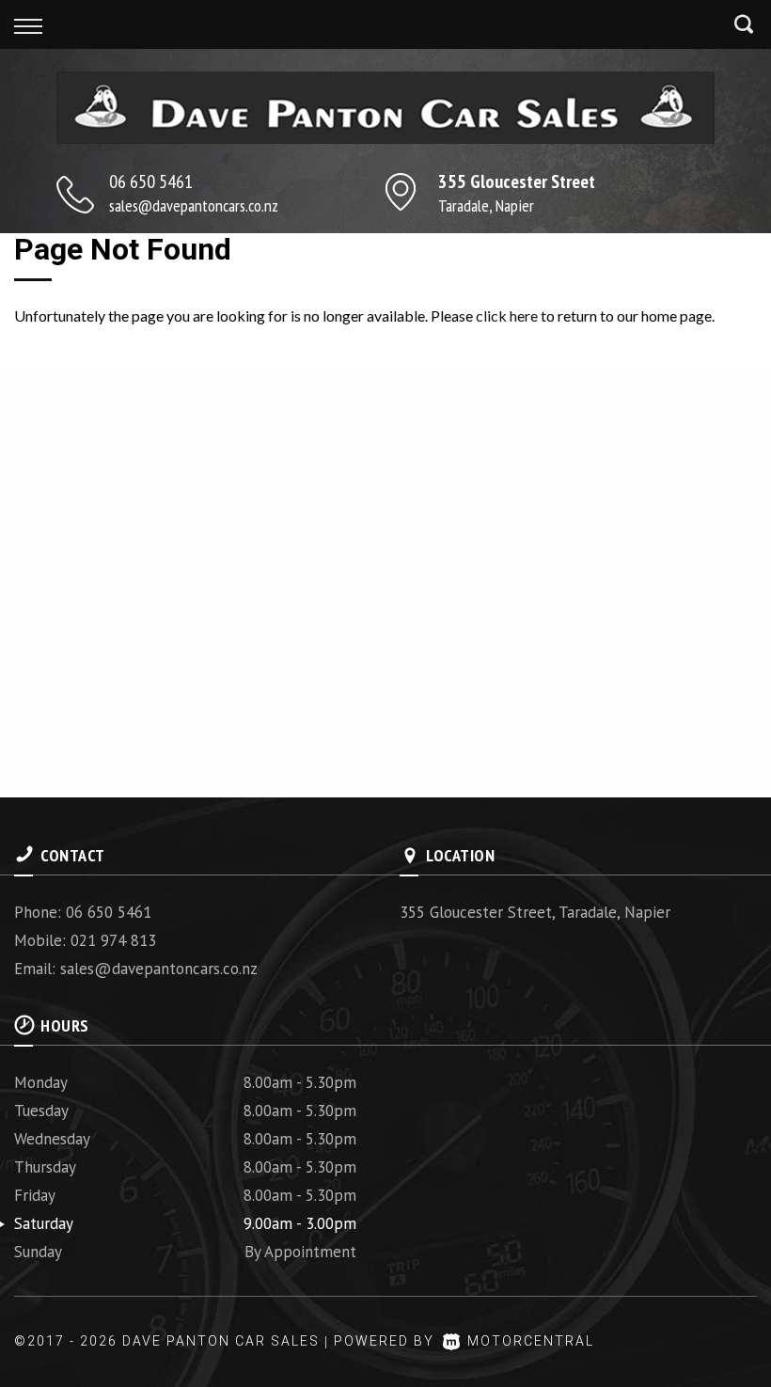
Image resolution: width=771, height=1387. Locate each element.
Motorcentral (530, 1340)
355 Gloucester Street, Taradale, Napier (535, 912)
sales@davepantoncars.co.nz (193, 205)
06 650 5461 (151, 181)
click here (507, 315)
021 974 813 (113, 940)
